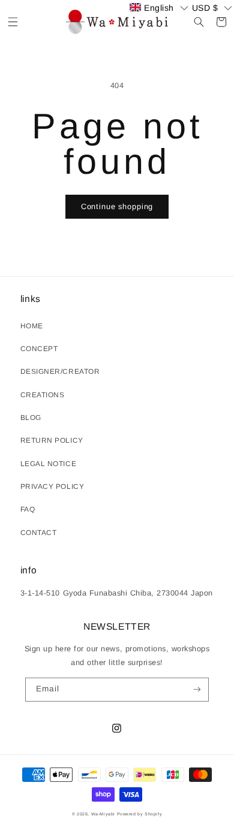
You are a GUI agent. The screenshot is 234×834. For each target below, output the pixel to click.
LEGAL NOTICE (48, 464)
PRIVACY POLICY (52, 486)
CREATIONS (42, 395)
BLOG (30, 417)
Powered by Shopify (140, 814)
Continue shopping (117, 206)
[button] (13, 22)
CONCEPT (39, 349)
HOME (31, 326)
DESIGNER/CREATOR (60, 371)
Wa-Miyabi (103, 814)
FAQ (27, 509)
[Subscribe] (196, 690)
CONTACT (38, 532)
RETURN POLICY (51, 440)
